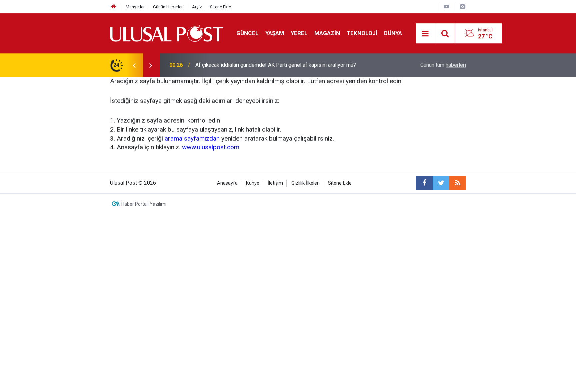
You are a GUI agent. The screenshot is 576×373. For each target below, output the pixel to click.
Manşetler (135, 6)
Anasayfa (227, 183)
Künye (252, 183)
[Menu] (425, 33)
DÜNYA (393, 33)
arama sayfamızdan (192, 138)
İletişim (275, 183)
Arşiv (197, 6)
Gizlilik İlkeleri (305, 183)
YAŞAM (274, 33)
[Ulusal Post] (166, 33)
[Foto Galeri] (462, 6)
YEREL (299, 33)
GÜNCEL (247, 33)
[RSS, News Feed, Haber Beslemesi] (457, 183)
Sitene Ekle (220, 6)
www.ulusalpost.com (210, 147)
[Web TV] (446, 6)
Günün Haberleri (168, 6)
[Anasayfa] (113, 6)
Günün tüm (443, 65)
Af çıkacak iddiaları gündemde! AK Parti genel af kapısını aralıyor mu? (275, 65)
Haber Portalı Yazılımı (143, 204)
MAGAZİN (327, 33)
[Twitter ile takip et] (441, 183)
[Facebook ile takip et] (424, 183)
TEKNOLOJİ (362, 33)
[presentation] (134, 65)
